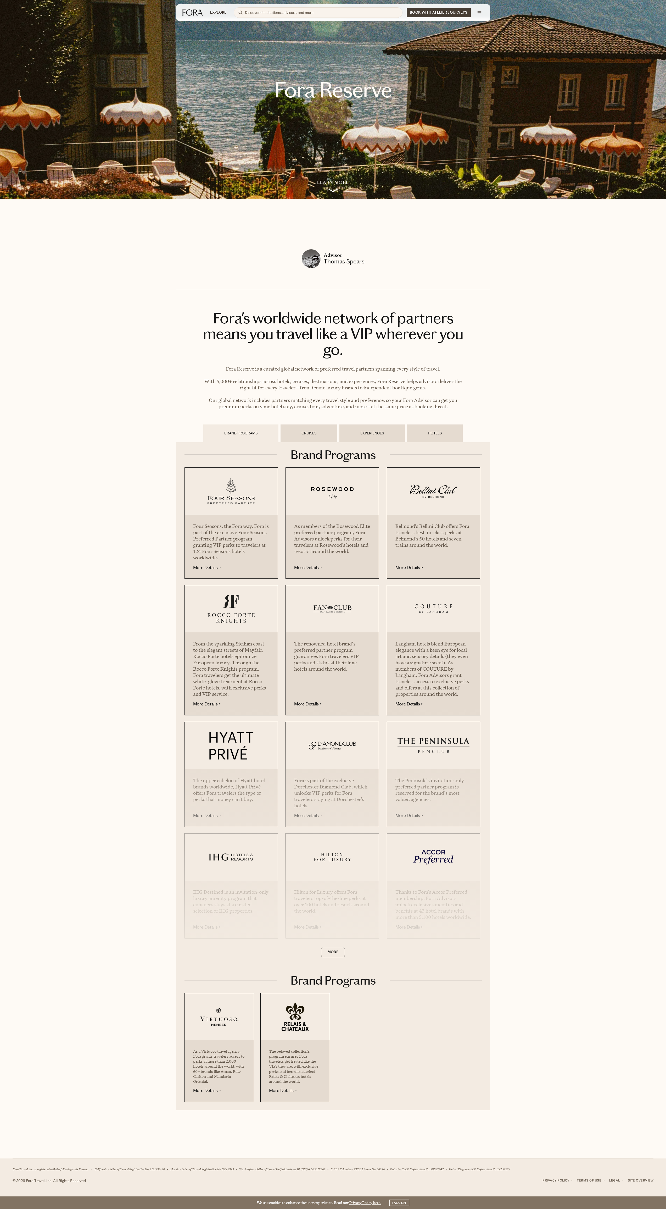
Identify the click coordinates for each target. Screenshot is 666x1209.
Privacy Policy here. (365, 1202)
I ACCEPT (399, 1203)
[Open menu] (479, 12)
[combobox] (321, 12)
